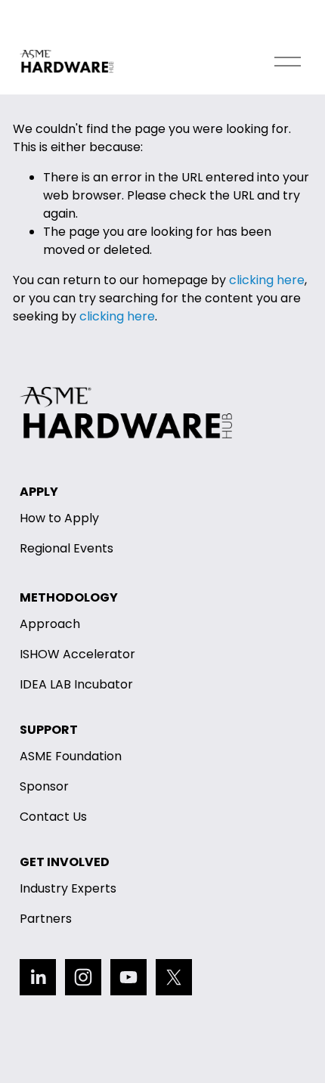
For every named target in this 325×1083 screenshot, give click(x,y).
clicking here (267, 280)
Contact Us (53, 816)
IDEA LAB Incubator (76, 684)
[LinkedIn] (38, 977)
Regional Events (66, 548)
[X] (174, 977)
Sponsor (44, 786)
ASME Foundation (71, 756)
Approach (50, 624)
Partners (46, 918)
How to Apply (59, 518)
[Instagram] (83, 977)
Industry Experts (68, 888)
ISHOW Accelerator (77, 654)
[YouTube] (128, 977)
